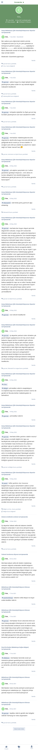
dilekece (6, 658)
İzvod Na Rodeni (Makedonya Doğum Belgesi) (15, 647)
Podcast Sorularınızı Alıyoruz (10, 554)
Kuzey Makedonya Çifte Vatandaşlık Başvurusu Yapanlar (18, 30)
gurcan (6, 82)
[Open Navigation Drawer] (2, 2)
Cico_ (5, 384)
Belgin (6, 388)
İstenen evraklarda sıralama (9, 517)
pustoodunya (8, 598)
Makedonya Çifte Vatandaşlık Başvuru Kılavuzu (15, 587)
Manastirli (7, 203)
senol (5, 483)
